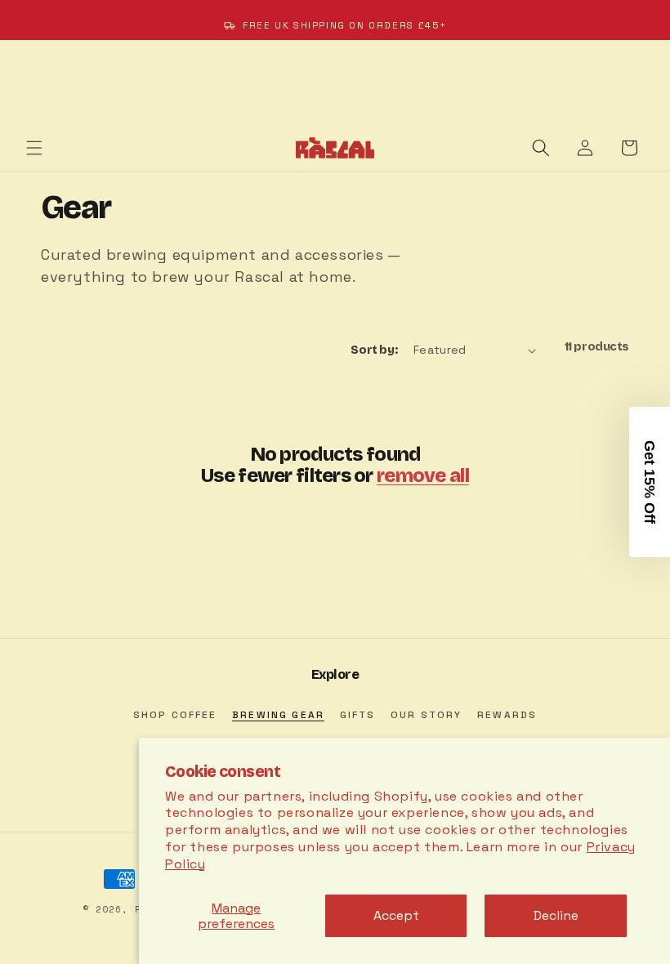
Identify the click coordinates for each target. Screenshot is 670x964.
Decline (556, 915)
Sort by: (374, 350)
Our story (426, 714)
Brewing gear (278, 714)
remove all (423, 476)
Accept (396, 915)
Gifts (358, 714)
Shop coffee (175, 714)
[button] (34, 148)
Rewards (507, 714)
